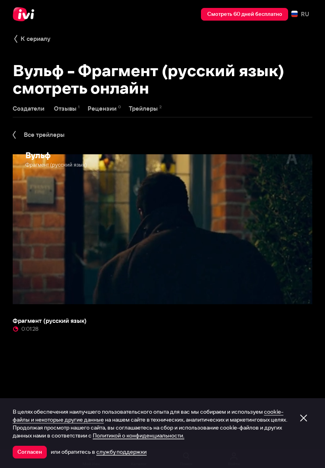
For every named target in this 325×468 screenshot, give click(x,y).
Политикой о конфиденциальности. (138, 435)
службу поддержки (121, 452)
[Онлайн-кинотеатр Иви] (26, 14)
